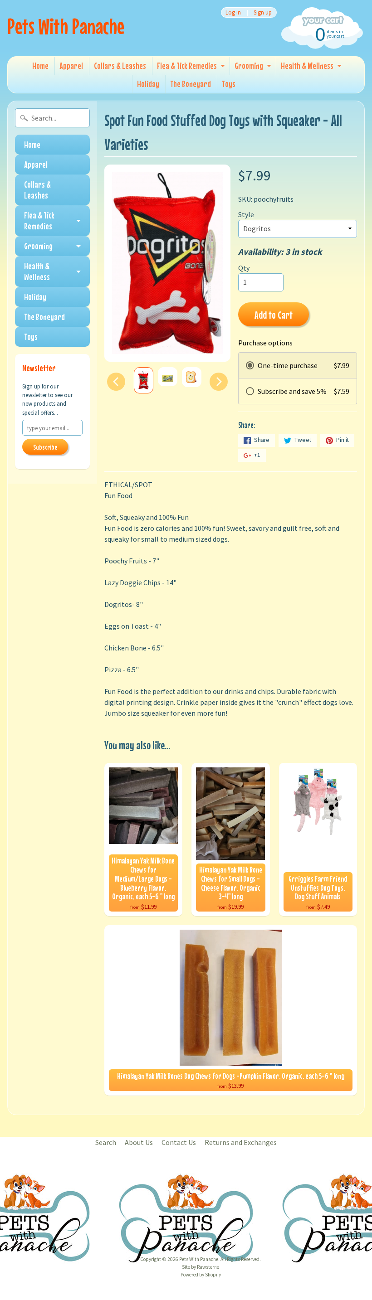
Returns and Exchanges (241, 1142)
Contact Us (179, 1142)
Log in (233, 12)
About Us (139, 1142)
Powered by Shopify (201, 1274)
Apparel (71, 65)
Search (105, 1142)
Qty (244, 267)
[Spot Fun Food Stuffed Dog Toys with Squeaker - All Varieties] (143, 380)
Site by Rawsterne (200, 1267)
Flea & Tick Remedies (187, 65)
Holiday (148, 83)
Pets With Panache (65, 26)
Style (246, 214)
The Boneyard (190, 83)
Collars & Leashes (120, 65)
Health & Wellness (307, 65)
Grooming (249, 65)
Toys (228, 83)
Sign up (263, 12)
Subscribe (45, 447)
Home (40, 65)
